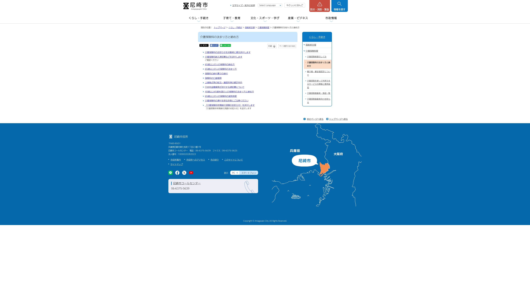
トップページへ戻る (338, 119)
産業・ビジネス (298, 18)
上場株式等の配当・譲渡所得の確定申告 (223, 82)
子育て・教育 (231, 18)
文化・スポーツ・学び (265, 18)
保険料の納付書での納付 (216, 73)
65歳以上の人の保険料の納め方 (220, 64)
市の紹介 (214, 159)
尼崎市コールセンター (187, 183)
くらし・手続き (199, 18)
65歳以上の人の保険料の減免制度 (221, 96)
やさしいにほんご (294, 5)
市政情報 (331, 18)
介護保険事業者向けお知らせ (318, 101)
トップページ (219, 27)
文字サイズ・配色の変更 (243, 5)
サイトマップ (176, 164)
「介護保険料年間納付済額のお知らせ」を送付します (230, 105)
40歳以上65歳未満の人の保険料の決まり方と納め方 (229, 91)
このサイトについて (233, 159)
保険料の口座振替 (213, 78)
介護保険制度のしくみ (316, 56)
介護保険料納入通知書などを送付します (223, 56)
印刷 (270, 46)
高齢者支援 (250, 27)
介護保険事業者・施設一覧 (318, 93)
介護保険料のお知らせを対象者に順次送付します (228, 52)
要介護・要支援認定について (318, 73)
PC (233, 172)
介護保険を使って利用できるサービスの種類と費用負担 (318, 84)
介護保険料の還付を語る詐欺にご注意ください (226, 100)
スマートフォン (249, 172)
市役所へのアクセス (195, 159)
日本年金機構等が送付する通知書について (224, 87)
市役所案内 (175, 159)
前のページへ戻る (315, 119)
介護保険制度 (263, 27)
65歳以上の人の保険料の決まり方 (221, 68)
